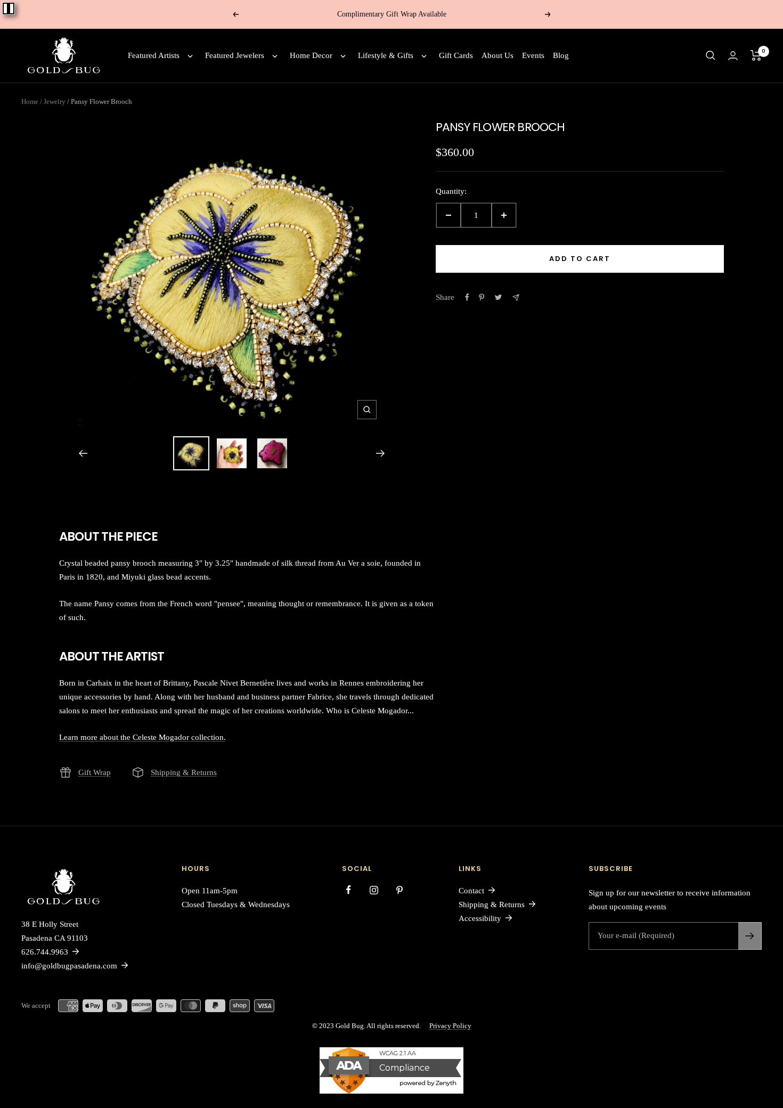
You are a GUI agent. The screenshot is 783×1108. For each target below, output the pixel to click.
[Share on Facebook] (467, 297)
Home (29, 101)
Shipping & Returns (184, 772)
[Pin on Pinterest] (481, 297)
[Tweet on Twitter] (498, 297)
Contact (471, 890)
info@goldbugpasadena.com (69, 966)
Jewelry (52, 101)
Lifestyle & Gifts (385, 55)
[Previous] (82, 453)
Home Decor (311, 55)
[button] (710, 55)
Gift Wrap (94, 772)
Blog (561, 55)
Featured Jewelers (234, 55)
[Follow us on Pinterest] (399, 890)
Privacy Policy (450, 1026)
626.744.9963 (44, 952)
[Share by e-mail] (515, 297)
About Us (497, 55)
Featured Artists (154, 55)
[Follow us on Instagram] (374, 890)
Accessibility (480, 918)
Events (533, 55)
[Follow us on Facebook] (348, 890)
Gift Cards (456, 55)
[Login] (733, 55)
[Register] (750, 936)
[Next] (380, 453)
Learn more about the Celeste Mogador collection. (142, 737)
